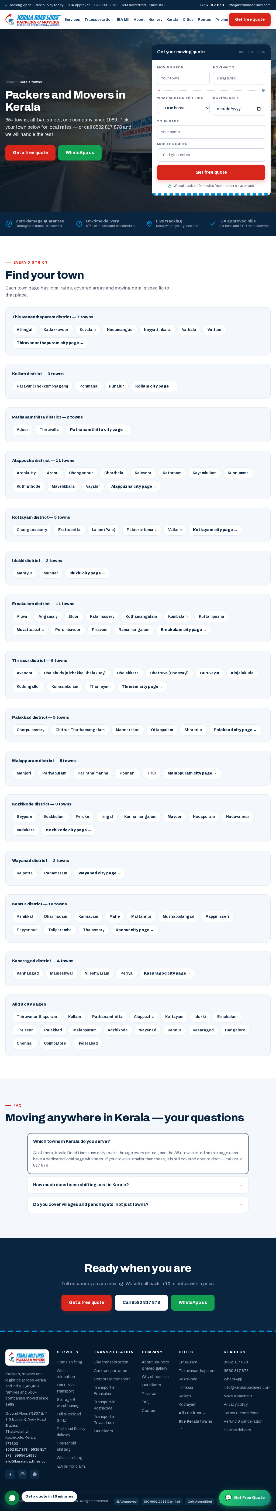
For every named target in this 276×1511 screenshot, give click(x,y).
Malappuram (84, 1030)
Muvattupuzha (30, 630)
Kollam (74, 1017)
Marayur (24, 573)
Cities (188, 20)
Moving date (226, 97)
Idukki (200, 1017)
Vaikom (175, 530)
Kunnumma (238, 473)
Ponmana (89, 386)
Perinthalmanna (93, 773)
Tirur (151, 773)
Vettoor (215, 330)
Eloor (74, 617)
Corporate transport (112, 1379)
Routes (204, 20)
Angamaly (48, 617)
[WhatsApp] (34, 1474)
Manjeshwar (61, 973)
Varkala (189, 330)
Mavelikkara (63, 486)
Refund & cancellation (243, 1421)
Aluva (22, 617)
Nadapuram (204, 817)
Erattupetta (69, 530)
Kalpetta (25, 873)
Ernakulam (227, 1017)
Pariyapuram (54, 773)
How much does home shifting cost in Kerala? (81, 1184)
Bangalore (235, 1030)
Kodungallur (28, 687)
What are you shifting (180, 97)
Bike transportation (111, 1362)
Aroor (52, 473)
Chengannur (81, 473)
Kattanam (172, 473)
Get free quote (250, 19)
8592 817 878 (16, 1449)
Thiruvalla (49, 430)
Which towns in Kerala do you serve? (71, 1141)
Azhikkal (25, 917)
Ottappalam (162, 730)
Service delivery (237, 1430)
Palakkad (53, 1030)
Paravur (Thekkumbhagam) (42, 386)
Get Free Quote (245, 1497)
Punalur (116, 386)
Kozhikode (118, 1030)
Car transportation (110, 1371)
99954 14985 (26, 1455)
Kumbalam (178, 617)
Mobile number (172, 144)
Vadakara (26, 830)
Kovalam (88, 330)
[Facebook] (10, 1474)
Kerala (172, 20)
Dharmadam (55, 917)
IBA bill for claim (71, 1466)
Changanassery (32, 530)
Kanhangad (28, 973)
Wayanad (147, 1030)
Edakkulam (54, 817)
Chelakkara (128, 673)
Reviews (149, 1393)
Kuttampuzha (211, 617)
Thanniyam (100, 687)
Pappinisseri (217, 917)
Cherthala (113, 473)
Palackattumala (142, 530)
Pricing (221, 20)
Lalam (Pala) (103, 530)
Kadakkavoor (56, 330)
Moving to (223, 67)
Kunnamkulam (64, 687)
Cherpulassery (30, 730)
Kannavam (88, 917)
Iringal (107, 817)
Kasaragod (203, 1030)
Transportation (98, 20)
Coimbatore (55, 1043)
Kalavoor (143, 473)
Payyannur (27, 930)
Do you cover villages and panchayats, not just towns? (91, 1204)
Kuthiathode (28, 486)
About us (150, 1362)
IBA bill (123, 20)
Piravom (99, 630)
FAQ (146, 1402)
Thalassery (93, 930)
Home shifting (69, 1362)
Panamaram (55, 873)
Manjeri (24, 773)
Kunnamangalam (140, 817)
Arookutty (26, 473)
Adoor (22, 430)
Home (10, 82)
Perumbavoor (68, 630)
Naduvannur (237, 817)
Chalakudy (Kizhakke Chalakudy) (75, 673)
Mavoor (175, 817)
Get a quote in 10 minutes (49, 1496)
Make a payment (238, 1396)
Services (72, 20)
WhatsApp (233, 1379)
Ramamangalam (134, 630)
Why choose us (155, 1376)
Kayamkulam (204, 473)
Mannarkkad (128, 730)
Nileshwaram (97, 973)
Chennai (25, 1043)
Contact (149, 1410)
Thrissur (25, 1030)
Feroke (82, 817)
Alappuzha (144, 1017)
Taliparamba (60, 930)
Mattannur (141, 917)
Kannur (174, 1030)
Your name (168, 121)
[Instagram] (22, 1474)
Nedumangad (120, 330)
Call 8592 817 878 (141, 1302)
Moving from (170, 67)
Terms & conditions (241, 1413)
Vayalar (93, 486)
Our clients (103, 1431)
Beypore (24, 817)
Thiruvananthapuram (37, 1017)
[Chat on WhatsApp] (12, 1498)
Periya (126, 973)
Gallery (155, 20)
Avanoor (25, 673)
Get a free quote (30, 152)
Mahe (114, 917)
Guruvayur (210, 673)
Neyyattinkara (157, 330)
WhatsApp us (80, 152)
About (139, 20)
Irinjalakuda (242, 673)
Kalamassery (102, 617)
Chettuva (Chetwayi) (169, 673)
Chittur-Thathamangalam (80, 730)
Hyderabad (87, 1043)
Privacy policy (236, 1404)
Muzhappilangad (178, 917)
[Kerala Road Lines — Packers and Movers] (33, 19)
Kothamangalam (141, 617)
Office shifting (69, 1458)
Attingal (24, 330)
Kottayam (174, 1017)
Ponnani (128, 773)
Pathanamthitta (107, 1017)
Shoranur (193, 730)
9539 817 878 (236, 1371)
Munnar (51, 573)
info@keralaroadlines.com (250, 5)
